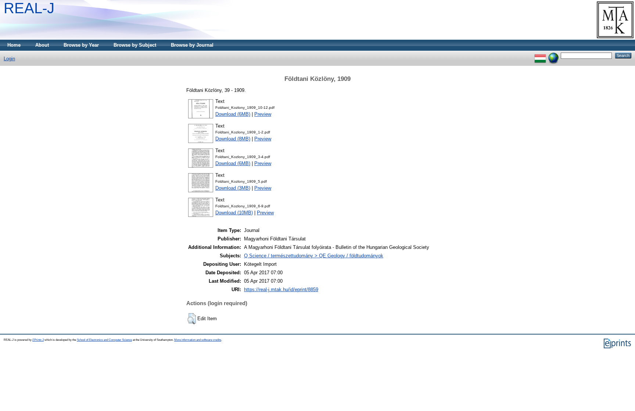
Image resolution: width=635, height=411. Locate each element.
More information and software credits (197, 340)
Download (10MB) (234, 212)
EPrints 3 (38, 340)
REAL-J (29, 8)
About (42, 45)
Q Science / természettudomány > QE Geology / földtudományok (313, 255)
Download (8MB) (232, 139)
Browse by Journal (192, 45)
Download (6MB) (232, 114)
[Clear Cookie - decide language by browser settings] (553, 55)
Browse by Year (81, 45)
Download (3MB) (232, 188)
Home (14, 45)
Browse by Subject (135, 45)
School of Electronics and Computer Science (104, 340)
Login (9, 58)
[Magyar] (540, 55)
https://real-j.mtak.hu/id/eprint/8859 (281, 289)
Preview (262, 114)
